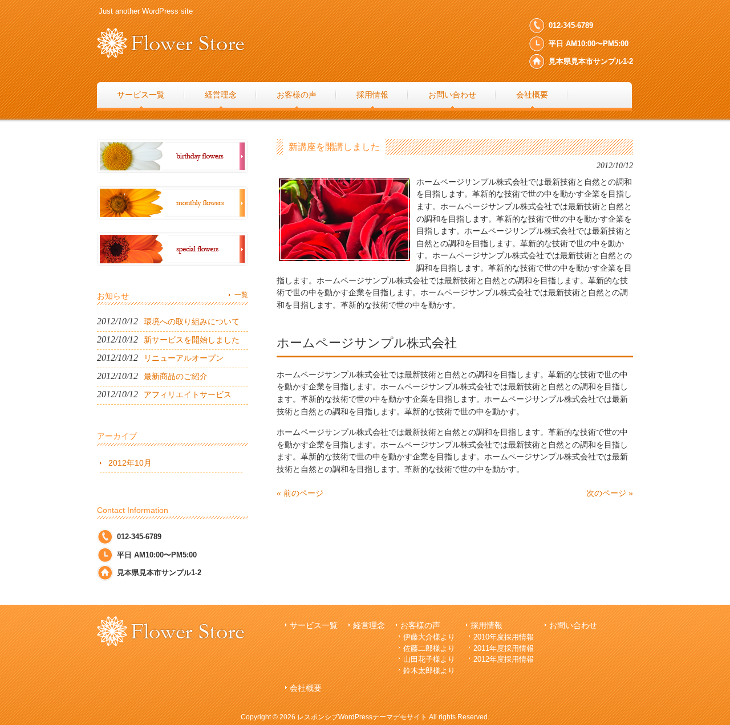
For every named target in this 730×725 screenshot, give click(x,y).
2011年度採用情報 (503, 648)
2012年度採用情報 (503, 659)
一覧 (241, 294)
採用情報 (486, 625)
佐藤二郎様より (429, 648)
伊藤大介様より (429, 637)
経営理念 (369, 625)
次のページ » (609, 493)
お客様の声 (420, 625)
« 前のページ (300, 493)
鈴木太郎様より (429, 670)
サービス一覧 (314, 625)
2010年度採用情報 (503, 637)
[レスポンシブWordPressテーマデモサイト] (171, 53)
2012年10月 (130, 462)
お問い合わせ (573, 625)
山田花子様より (429, 659)
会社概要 (306, 688)
